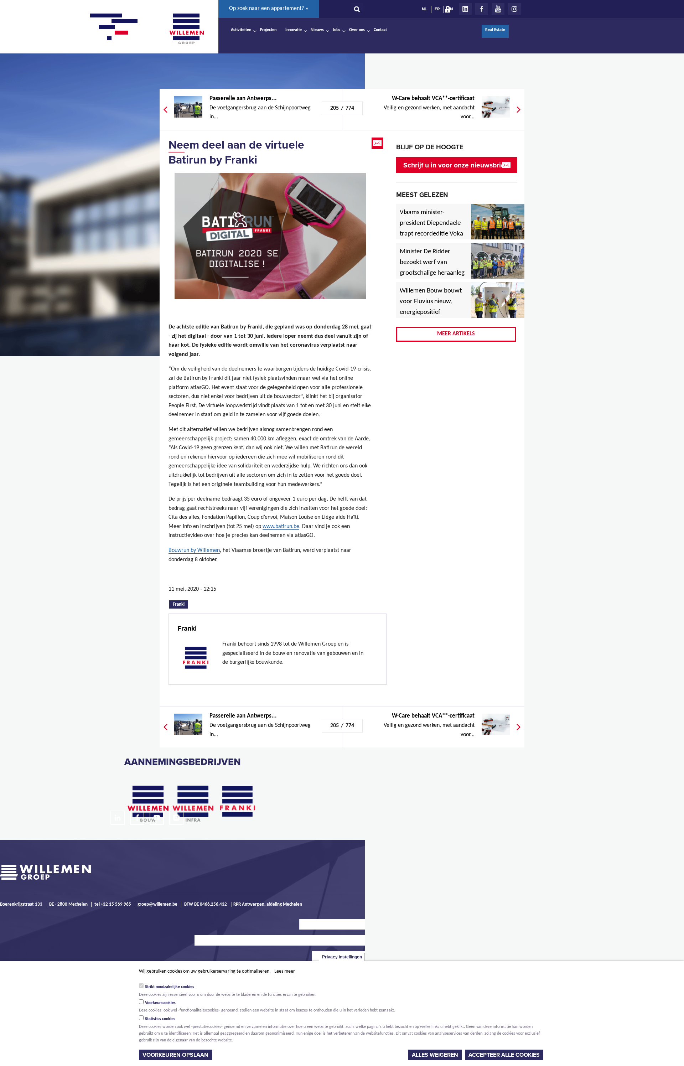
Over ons (357, 30)
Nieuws (317, 30)
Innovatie (293, 30)
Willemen (186, 28)
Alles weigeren (435, 1055)
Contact (380, 30)
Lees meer (284, 971)
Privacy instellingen (342, 956)
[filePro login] (449, 11)
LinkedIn (465, 9)
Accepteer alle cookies (504, 1055)
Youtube (498, 9)
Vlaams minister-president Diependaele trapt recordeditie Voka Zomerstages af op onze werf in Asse (432, 234)
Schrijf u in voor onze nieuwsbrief (455, 165)
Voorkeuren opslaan (175, 1055)
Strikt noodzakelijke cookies (169, 987)
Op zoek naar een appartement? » (268, 8)
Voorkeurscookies (160, 1003)
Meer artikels (456, 334)
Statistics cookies (160, 1019)
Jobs (336, 30)
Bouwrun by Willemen (194, 550)
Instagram (514, 9)
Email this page (378, 143)
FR (437, 8)
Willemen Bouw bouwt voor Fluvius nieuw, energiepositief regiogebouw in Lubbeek (431, 312)
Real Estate (495, 30)
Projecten (268, 30)
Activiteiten (241, 30)
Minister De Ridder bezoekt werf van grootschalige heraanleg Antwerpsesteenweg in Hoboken (432, 273)
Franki (180, 604)
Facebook (481, 9)
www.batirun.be (281, 526)
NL (424, 8)
